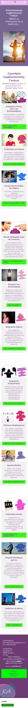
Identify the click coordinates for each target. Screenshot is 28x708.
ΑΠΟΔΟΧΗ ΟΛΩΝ (7, 705)
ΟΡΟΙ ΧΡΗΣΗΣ (14, 657)
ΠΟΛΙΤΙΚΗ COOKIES (14, 661)
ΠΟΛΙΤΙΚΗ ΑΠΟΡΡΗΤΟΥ (14, 659)
